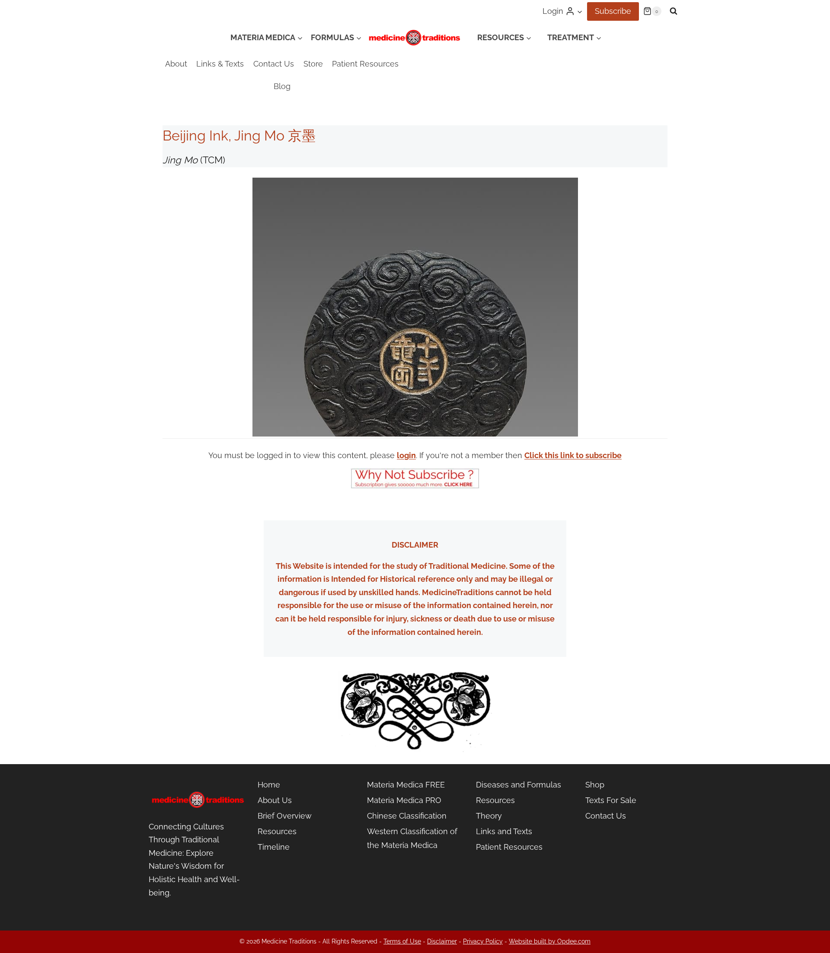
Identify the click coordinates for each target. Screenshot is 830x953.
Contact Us (273, 63)
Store (313, 63)
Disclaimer (442, 941)
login (406, 455)
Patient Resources (365, 63)
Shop (594, 784)
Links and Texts (504, 831)
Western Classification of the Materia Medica (412, 838)
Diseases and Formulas (518, 784)
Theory (489, 815)
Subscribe (613, 11)
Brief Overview (285, 815)
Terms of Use (402, 941)
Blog (282, 86)
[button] (579, 11)
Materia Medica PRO (404, 800)
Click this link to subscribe (573, 455)
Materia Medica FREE (406, 784)
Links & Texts (220, 63)
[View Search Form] (673, 11)
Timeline (274, 846)
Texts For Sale (610, 800)
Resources (277, 831)
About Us (275, 800)
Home (269, 784)
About (176, 63)
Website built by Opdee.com (550, 941)
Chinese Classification (407, 815)
